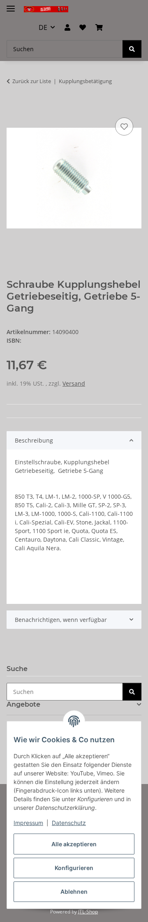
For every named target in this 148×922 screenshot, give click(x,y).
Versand (73, 383)
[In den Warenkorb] (13, 106)
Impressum (28, 822)
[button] (67, 27)
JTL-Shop (88, 911)
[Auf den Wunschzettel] (124, 127)
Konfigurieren (74, 867)
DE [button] (43, 27)
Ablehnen (74, 891)
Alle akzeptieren (74, 844)
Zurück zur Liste (31, 81)
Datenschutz (69, 822)
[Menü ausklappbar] (11, 5)
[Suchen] (132, 49)
